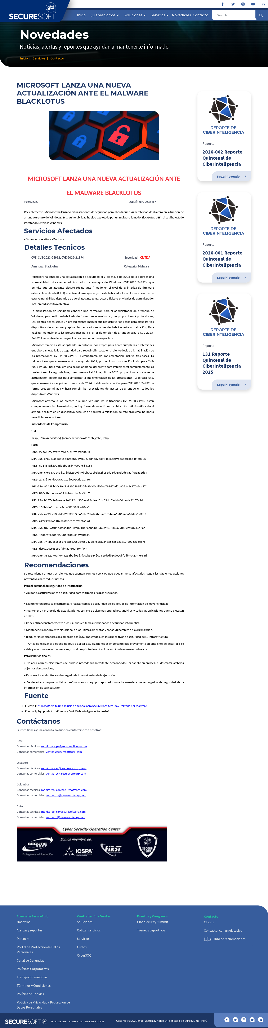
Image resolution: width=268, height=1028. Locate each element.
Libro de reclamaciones (229, 939)
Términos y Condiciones (34, 985)
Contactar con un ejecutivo (223, 930)
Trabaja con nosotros (32, 977)
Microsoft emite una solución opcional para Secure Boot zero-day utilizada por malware (92, 706)
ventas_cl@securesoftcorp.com (65, 817)
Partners (23, 938)
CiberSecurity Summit (152, 922)
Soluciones (85, 922)
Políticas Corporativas (33, 969)
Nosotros (23, 922)
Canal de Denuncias (30, 960)
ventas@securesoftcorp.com (64, 752)
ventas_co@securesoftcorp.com (66, 795)
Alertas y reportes (30, 930)
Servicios (83, 938)
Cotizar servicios (89, 930)
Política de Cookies (30, 994)
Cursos (82, 947)
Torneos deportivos (151, 930)
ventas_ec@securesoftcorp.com (66, 773)
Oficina (209, 922)
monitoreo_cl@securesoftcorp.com (63, 812)
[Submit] (261, 15)
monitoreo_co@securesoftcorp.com (64, 790)
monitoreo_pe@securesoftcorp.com (64, 746)
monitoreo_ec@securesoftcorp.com (63, 768)
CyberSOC (84, 955)
